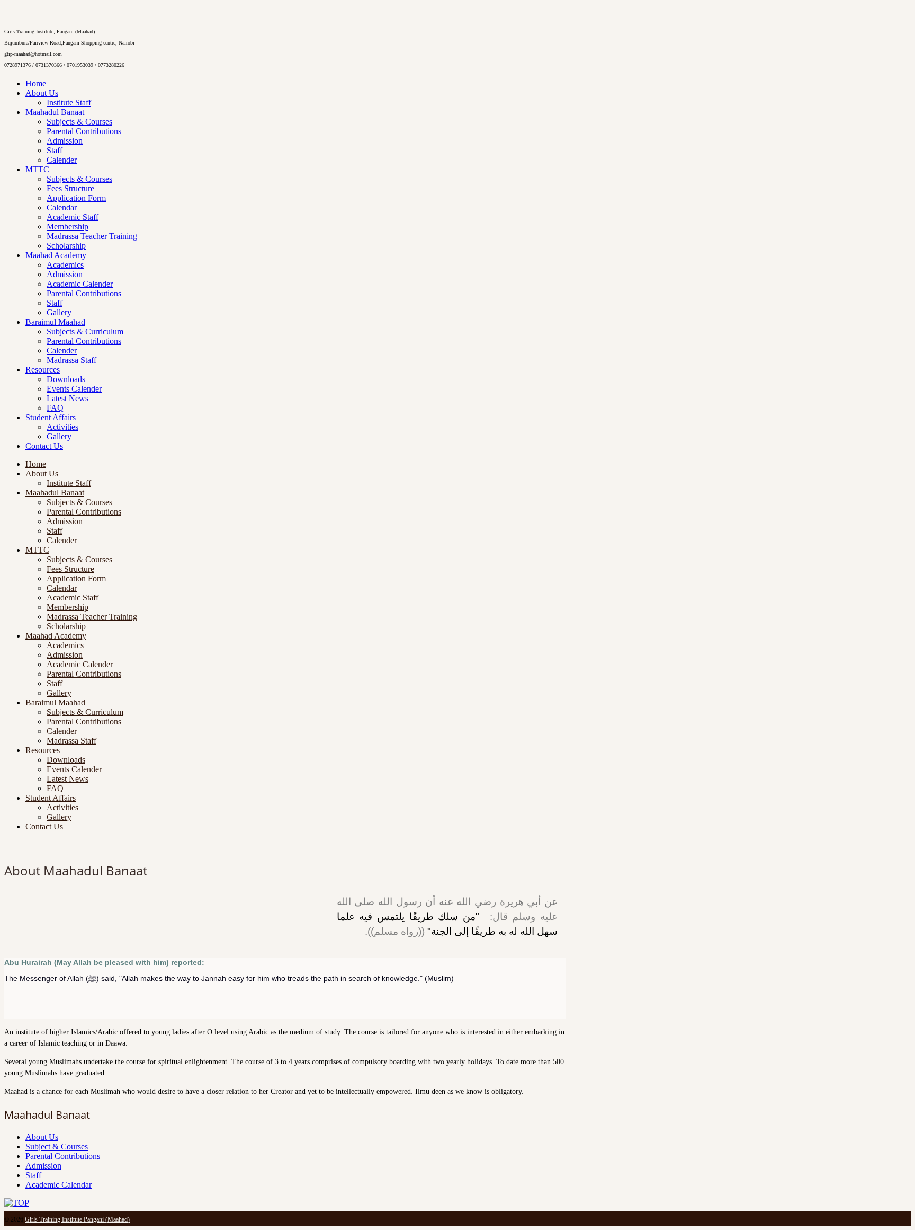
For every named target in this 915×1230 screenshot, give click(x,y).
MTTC (37, 169)
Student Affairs (50, 417)
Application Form (76, 197)
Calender (62, 159)
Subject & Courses (56, 1146)
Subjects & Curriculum (85, 331)
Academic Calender (80, 283)
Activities (62, 426)
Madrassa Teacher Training (92, 236)
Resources (42, 369)
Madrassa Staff (71, 360)
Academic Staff (72, 217)
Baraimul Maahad (55, 321)
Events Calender (74, 388)
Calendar (62, 207)
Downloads (66, 379)
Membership (67, 226)
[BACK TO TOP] (16, 1202)
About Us (41, 93)
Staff (54, 150)
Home (35, 83)
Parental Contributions (84, 131)
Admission (65, 140)
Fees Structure (70, 188)
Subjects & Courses (79, 121)
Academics (65, 264)
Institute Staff (69, 102)
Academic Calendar (58, 1184)
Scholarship (66, 245)
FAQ (55, 407)
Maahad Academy (55, 255)
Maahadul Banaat (54, 112)
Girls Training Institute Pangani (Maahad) (77, 1219)
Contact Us (44, 445)
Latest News (67, 398)
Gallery (59, 312)
